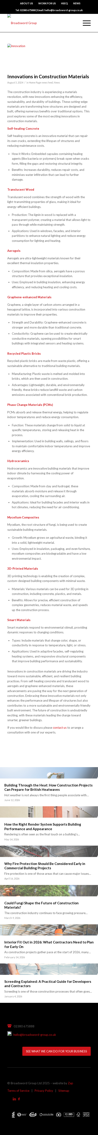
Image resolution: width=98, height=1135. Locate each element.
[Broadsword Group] (40, 23)
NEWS (76, 3)
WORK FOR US (47, 3)
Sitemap (63, 1090)
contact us (60, 727)
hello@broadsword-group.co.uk (33, 1034)
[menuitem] (27, 3)
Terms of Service (18, 1090)
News (57, 82)
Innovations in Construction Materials (48, 76)
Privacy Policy (44, 1090)
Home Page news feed (41, 82)
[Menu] (84, 23)
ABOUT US (26, 3)
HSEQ (64, 3)
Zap (70, 1083)
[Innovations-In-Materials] (43, 57)
